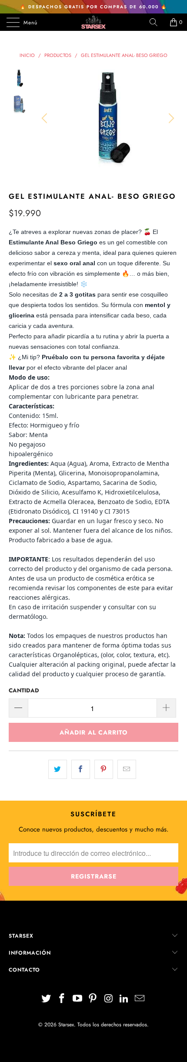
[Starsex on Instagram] (108, 999)
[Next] (170, 118)
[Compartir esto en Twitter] (57, 769)
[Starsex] (93, 22)
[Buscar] (156, 22)
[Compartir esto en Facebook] (80, 769)
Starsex (66, 1025)
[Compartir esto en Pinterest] (103, 769)
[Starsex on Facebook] (62, 999)
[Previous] (45, 118)
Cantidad (24, 690)
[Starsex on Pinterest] (93, 999)
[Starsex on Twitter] (46, 999)
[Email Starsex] (139, 999)
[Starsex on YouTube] (77, 999)
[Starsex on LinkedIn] (124, 999)
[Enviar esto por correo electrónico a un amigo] (126, 769)
